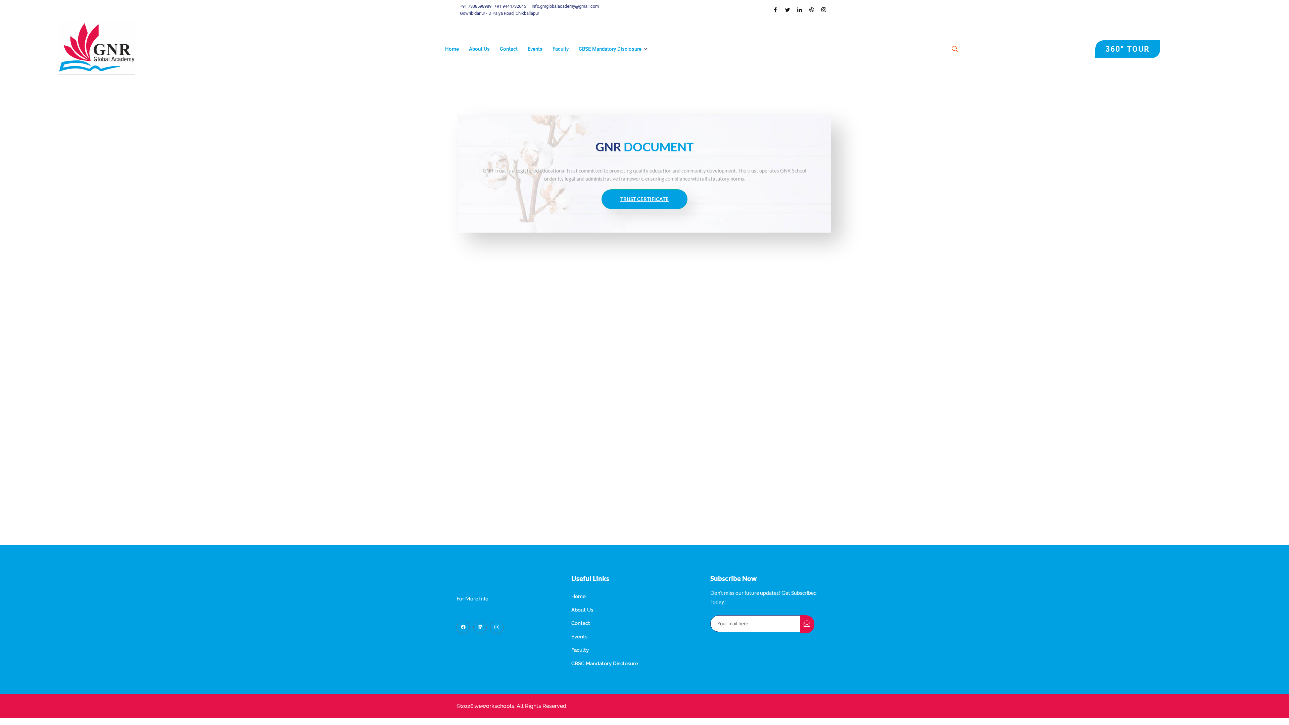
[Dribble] (812, 10)
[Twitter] (787, 10)
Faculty (561, 49)
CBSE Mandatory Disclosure (610, 49)
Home (452, 49)
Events (535, 49)
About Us (479, 49)
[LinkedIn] (800, 10)
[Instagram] (824, 10)
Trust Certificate (644, 199)
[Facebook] (775, 10)
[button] (955, 49)
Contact (509, 49)
